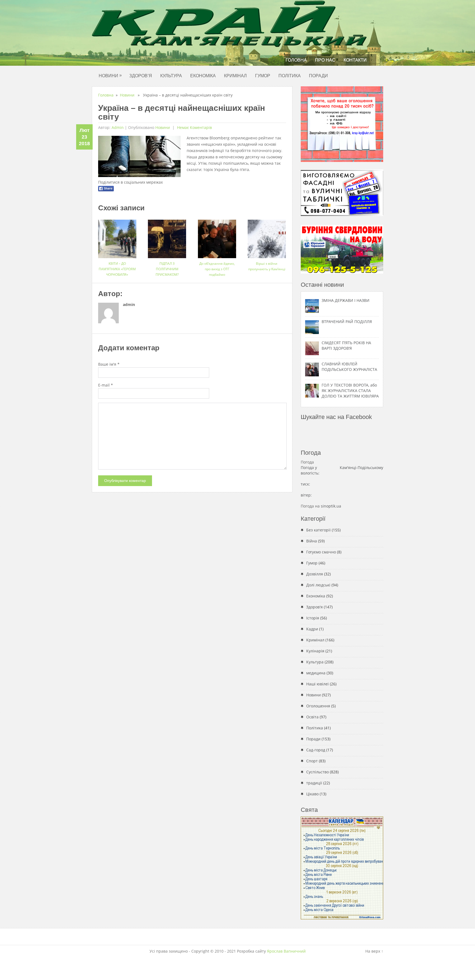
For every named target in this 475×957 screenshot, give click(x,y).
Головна (296, 60)
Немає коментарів (194, 127)
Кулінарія (315, 650)
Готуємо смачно (321, 552)
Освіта (312, 716)
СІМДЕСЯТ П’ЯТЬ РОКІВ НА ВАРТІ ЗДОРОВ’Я (346, 345)
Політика (289, 75)
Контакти (355, 60)
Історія (312, 617)
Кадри (312, 628)
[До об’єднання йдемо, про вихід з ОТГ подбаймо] (217, 237)
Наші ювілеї (317, 683)
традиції (314, 782)
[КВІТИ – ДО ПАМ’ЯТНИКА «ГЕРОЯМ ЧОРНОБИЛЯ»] (117, 237)
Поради (318, 75)
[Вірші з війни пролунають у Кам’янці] (267, 237)
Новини (110, 75)
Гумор (262, 75)
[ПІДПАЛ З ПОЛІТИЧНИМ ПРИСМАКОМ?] (167, 237)
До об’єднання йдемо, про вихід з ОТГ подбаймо (217, 269)
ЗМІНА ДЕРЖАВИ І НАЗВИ (345, 300)
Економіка (203, 75)
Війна (311, 541)
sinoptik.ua (331, 506)
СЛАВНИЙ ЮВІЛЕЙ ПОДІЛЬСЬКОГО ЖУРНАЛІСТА (349, 366)
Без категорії (318, 530)
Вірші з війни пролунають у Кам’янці (266, 266)
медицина (315, 672)
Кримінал (235, 75)
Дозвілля (314, 574)
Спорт (312, 760)
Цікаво (312, 793)
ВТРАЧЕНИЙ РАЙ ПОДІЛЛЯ (347, 321)
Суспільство (317, 771)
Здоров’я (140, 75)
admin (118, 127)
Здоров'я (314, 606)
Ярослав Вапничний (286, 951)
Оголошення (318, 705)
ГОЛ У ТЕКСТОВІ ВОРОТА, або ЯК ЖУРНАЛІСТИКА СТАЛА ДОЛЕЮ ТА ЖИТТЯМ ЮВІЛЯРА (350, 390)
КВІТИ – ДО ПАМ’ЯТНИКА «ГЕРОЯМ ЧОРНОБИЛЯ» (117, 269)
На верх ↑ (374, 951)
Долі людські (318, 585)
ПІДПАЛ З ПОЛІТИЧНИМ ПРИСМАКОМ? (167, 269)
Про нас (325, 60)
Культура (171, 75)
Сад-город (315, 749)
